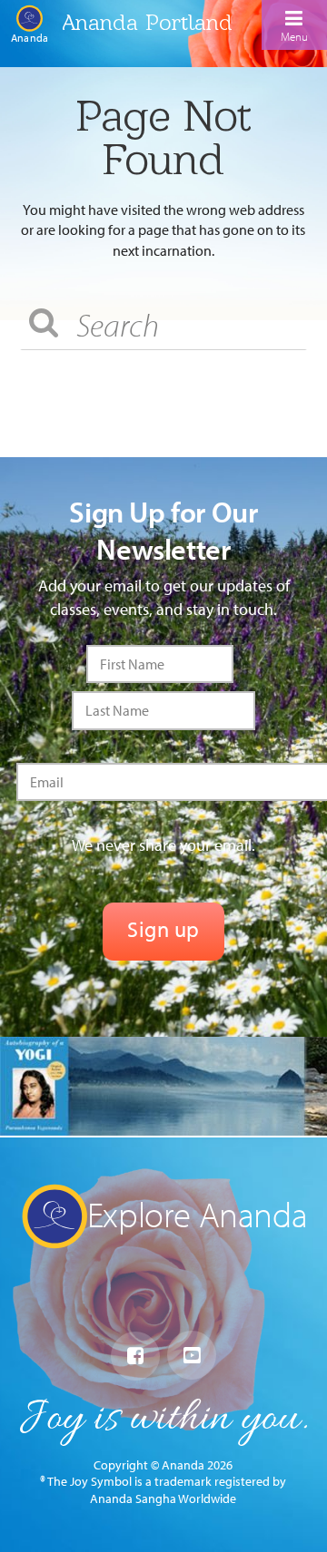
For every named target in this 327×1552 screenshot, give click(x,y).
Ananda (29, 37)
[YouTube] (191, 1355)
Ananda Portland (147, 22)
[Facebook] (135, 1356)
